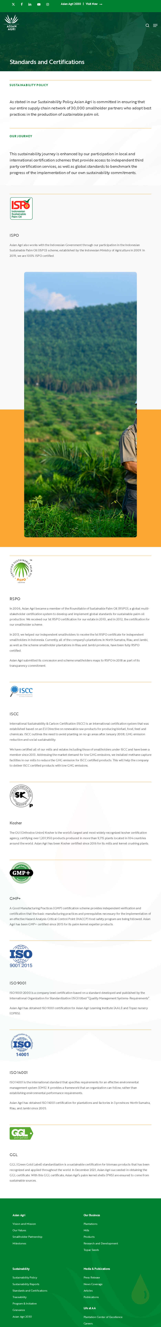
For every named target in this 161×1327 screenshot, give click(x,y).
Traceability (20, 1297)
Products (89, 1237)
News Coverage (93, 1284)
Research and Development (101, 1243)
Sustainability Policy (25, 1277)
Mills (86, 1230)
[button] (155, 25)
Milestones (19, 1243)
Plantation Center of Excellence (103, 1317)
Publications (91, 1297)
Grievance (19, 1310)
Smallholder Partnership (27, 1237)
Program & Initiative (25, 1303)
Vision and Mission (24, 1224)
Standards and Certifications (30, 1290)
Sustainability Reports (26, 1284)
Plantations (90, 1224)
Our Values (19, 1230)
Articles (88, 1290)
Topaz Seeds (91, 1250)
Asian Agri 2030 (22, 1316)
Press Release (92, 1277)
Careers (88, 1323)
